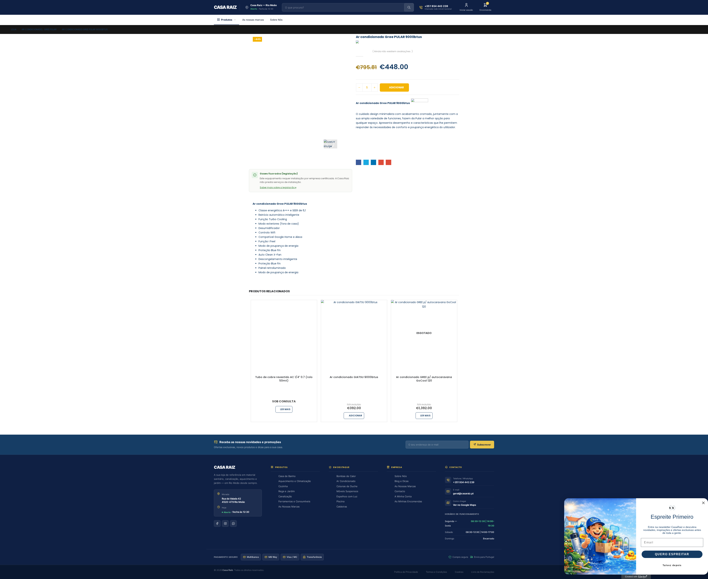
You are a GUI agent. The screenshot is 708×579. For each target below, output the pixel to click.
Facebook (358, 162)
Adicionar (396, 87)
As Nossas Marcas (289, 506)
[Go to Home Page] (5, 29)
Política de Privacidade (406, 572)
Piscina (340, 501)
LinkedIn (373, 162)
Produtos (226, 19)
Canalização (285, 496)
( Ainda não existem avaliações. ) (392, 51)
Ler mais (285, 409)
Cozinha (283, 486)
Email (388, 162)
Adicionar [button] (355, 415)
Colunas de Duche (347, 486)
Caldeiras (341, 506)
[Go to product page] (284, 333)
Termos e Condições (436, 572)
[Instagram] (225, 523)
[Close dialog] (703, 503)
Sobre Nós (276, 19)
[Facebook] (217, 523)
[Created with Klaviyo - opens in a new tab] (636, 577)
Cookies (459, 572)
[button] (330, 144)
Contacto (400, 491)
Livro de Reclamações (482, 572)
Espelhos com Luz (346, 496)
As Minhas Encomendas (408, 501)
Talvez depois (672, 565)
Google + (381, 162)
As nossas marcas (253, 19)
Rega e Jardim (286, 491)
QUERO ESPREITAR (672, 554)
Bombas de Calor (346, 476)
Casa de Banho (287, 476)
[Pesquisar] (409, 7)
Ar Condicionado (345, 481)
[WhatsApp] (233, 523)
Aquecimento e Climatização (294, 481)
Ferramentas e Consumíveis (294, 501)
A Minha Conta (403, 496)
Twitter (366, 162)
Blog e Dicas (402, 481)
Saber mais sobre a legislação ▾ (278, 187)
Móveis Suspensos (347, 491)
